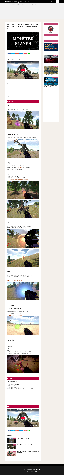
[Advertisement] (32, 11)
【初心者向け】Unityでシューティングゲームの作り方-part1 (27, 445)
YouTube (21, 1)
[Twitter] (13, 53)
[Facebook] (9, 53)
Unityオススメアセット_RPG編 (48, 74)
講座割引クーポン (26, 1)
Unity (18, 1)
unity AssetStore (55, 55)
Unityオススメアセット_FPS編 (48, 63)
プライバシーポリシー (36, 469)
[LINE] (28, 53)
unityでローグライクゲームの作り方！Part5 (25, 438)
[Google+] (17, 53)
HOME (7, 4)
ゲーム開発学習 (14, 1)
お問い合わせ (29, 469)
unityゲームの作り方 (55, 43)
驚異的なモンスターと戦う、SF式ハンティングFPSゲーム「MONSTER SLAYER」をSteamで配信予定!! (25, 4)
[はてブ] (21, 53)
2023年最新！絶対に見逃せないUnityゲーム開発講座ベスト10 (51, 52)
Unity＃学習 (8, 1)
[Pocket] (25, 53)
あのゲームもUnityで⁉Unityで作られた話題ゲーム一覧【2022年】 (50, 86)
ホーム (25, 469)
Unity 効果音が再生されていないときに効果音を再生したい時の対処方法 (28, 452)
